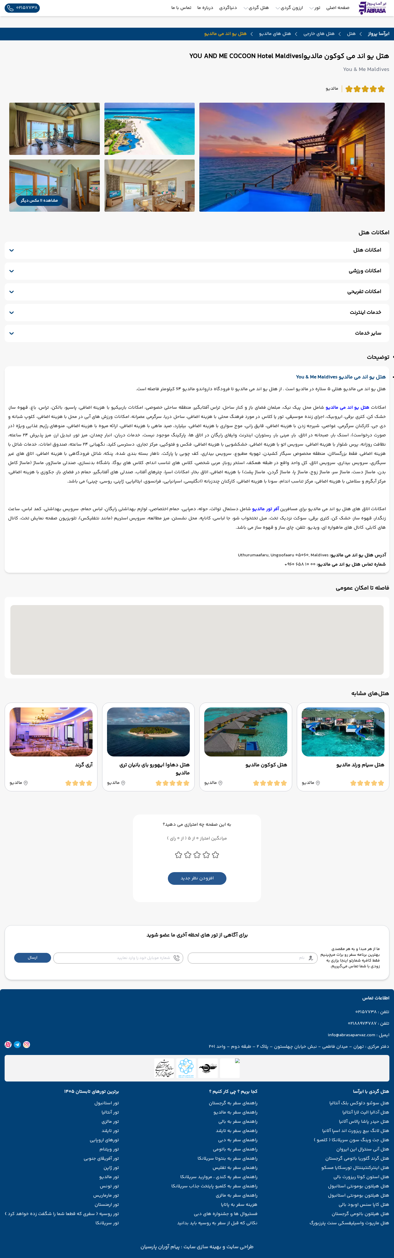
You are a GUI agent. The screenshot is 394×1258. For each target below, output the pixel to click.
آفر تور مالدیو (265, 509)
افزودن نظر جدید (197, 878)
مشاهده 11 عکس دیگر (39, 201)
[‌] (208, 1068)
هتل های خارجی (319, 34)
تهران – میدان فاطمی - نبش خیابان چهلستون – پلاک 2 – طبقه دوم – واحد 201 (286, 1046)
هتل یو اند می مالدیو (347, 407)
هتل (351, 34)
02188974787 (362, 1023)
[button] (32, 958)
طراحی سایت (239, 1247)
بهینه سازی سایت (201, 1247)
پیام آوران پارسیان (160, 1247)
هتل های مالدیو (275, 34)
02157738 (366, 1012)
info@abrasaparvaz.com (351, 1035)
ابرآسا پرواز (378, 33)
